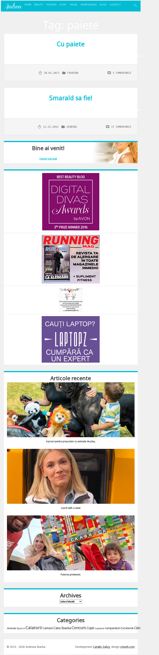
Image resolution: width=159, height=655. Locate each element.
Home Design (89, 4)
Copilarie (99, 628)
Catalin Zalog (101, 647)
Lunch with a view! (70, 508)
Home (27, 4)
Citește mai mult (48, 158)
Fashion (51, 4)
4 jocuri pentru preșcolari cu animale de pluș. (71, 441)
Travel (73, 4)
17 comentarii (121, 126)
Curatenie (127, 628)
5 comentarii (122, 72)
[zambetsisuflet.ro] (71, 299)
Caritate (48, 628)
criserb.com (127, 647)
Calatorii (34, 627)
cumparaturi (112, 628)
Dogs (103, 4)
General (72, 126)
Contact (115, 4)
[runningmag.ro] (71, 259)
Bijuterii (21, 628)
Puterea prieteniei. (71, 574)
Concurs (79, 627)
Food (63, 4)
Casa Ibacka (62, 628)
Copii (90, 628)
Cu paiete (71, 44)
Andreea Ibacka (12, 6)
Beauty (38, 4)
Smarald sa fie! (70, 98)
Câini (137, 628)
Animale (11, 628)
